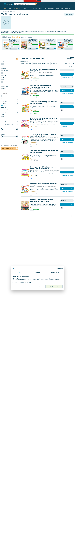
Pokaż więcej (3, 105)
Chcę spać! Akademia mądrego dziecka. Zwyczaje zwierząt (43, 119)
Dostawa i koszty (62, 0)
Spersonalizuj (36, 286)
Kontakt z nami (7, 0)
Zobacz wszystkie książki (26, 37)
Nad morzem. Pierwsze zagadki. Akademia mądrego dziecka (68, 40)
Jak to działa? (68, 0)
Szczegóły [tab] (37, 272)
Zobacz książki (69, 14)
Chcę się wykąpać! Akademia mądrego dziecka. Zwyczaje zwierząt (43, 167)
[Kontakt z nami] (3, 1)
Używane (35, 63)
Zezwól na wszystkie (54, 286)
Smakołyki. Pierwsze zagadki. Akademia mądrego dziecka (13, 40)
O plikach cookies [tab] (55, 272)
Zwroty (56, 0)
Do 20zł (22, 63)
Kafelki (68, 58)
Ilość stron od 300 (46, 63)
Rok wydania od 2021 (55, 63)
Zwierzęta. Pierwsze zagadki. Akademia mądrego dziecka (50, 40)
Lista (72, 58)
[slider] (2, 129)
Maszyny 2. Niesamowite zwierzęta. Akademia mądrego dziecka (32, 40)
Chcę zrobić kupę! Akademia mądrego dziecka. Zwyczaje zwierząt (43, 135)
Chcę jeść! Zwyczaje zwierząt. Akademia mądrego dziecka (44, 151)
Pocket (39, 63)
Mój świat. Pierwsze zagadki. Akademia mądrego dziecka (43, 184)
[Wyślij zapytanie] (36, 4)
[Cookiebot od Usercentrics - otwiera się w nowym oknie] (57, 268)
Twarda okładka (28, 63)
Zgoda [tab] (20, 272)
